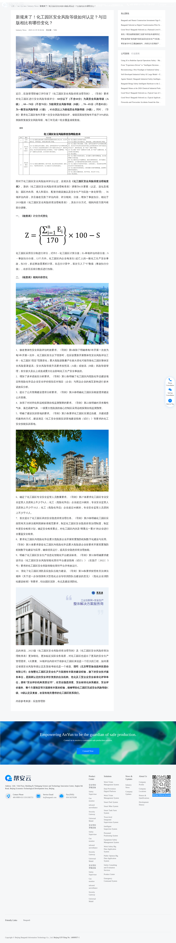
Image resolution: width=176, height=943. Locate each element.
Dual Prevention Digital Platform (110, 790)
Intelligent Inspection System (110, 827)
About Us (116, 4)
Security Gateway (92, 813)
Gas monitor (92, 799)
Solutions (61, 4)
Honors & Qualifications (144, 797)
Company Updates (128, 793)
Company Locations (142, 790)
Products (44, 4)
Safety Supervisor (93, 793)
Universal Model (92, 819)
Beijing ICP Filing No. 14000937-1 (66, 937)
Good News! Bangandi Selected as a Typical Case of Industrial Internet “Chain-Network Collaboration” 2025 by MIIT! (141, 93)
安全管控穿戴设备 (92, 786)
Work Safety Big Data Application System (110, 849)
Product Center (109, 874)
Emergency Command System (110, 880)
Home (31, 4)
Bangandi (26, 920)
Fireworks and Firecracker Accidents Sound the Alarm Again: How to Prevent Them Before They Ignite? (141, 102)
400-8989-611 (136, 5)
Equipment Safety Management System (111, 841)
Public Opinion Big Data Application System (111, 858)
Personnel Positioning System (111, 834)
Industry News (21, 30)
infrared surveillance (93, 806)
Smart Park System (111, 802)
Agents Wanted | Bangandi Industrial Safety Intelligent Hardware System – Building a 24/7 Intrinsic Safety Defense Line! (141, 79)
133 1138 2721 (149, 5)
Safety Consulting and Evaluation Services (110, 867)
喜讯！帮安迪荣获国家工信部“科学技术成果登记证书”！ (141, 34)
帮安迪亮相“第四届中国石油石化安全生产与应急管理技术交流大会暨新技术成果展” (141, 39)
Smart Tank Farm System (110, 811)
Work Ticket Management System (111, 783)
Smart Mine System (111, 806)
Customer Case (81, 4)
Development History (144, 803)
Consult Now (88, 751)
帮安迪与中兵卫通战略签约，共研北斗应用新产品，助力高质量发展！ (141, 44)
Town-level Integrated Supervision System (111, 819)
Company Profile (142, 783)
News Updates (99, 4)
